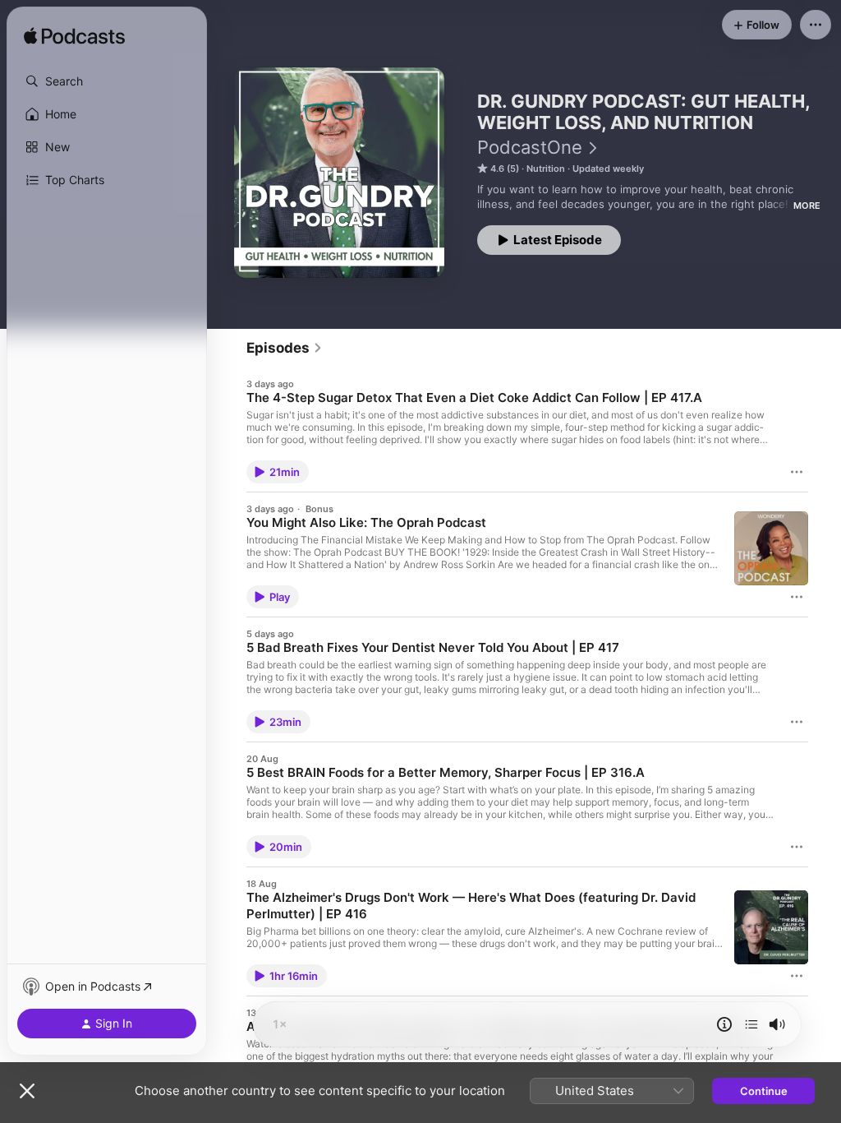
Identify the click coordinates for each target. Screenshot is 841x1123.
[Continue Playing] (751, 1024)
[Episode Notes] (724, 1024)
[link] (284, 348)
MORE (806, 205)
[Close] (27, 1091)
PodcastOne (529, 147)
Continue (764, 1091)
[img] (74, 37)
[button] (106, 81)
